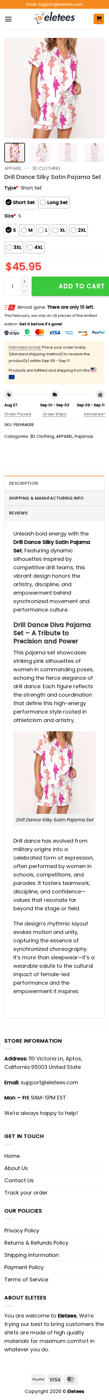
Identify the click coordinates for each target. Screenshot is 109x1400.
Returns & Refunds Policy (36, 1242)
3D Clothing (46, 168)
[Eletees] (54, 19)
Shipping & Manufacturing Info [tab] (46, 498)
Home (12, 1156)
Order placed (17, 414)
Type (11, 188)
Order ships (54, 414)
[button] (8, 19)
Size (10, 215)
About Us (16, 1168)
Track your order (26, 1192)
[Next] (95, 88)
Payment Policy (24, 1267)
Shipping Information (31, 1255)
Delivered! (94, 414)
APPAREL (13, 168)
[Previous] (13, 88)
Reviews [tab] (18, 513)
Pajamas (84, 436)
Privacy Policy (21, 1230)
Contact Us (19, 1180)
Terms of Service (26, 1279)
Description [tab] (23, 483)
